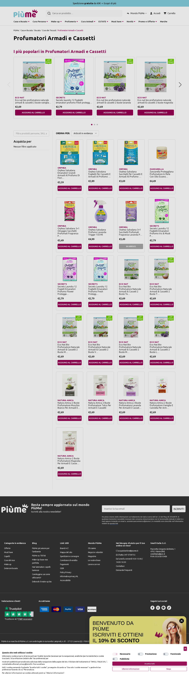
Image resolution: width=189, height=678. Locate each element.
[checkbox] (115, 654)
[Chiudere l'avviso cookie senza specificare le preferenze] (185, 649)
